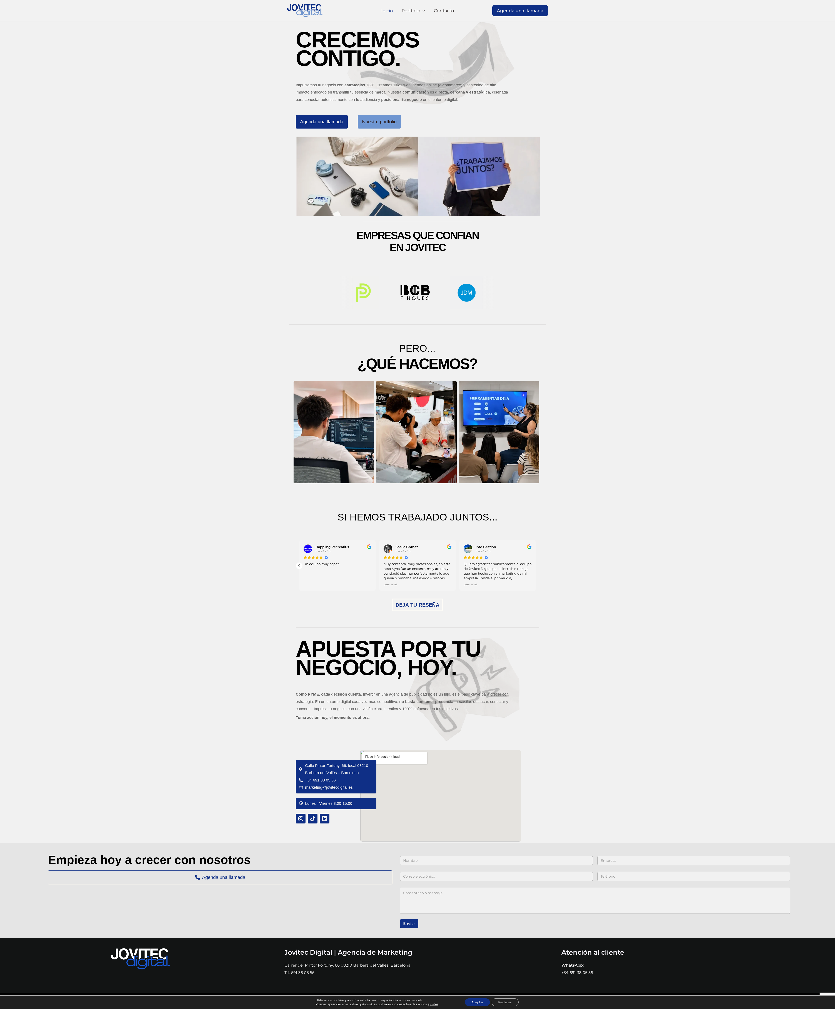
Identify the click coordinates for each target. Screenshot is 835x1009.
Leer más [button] (390, 584)
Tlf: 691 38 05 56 (299, 972)
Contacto (444, 10)
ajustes (433, 1004)
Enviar (409, 923)
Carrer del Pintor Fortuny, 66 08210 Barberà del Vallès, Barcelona (347, 965)
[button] (520, 10)
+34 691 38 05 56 (577, 972)
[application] (422, 10)
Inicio (387, 10)
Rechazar (505, 1002)
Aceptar (477, 1002)
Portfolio (411, 10)
